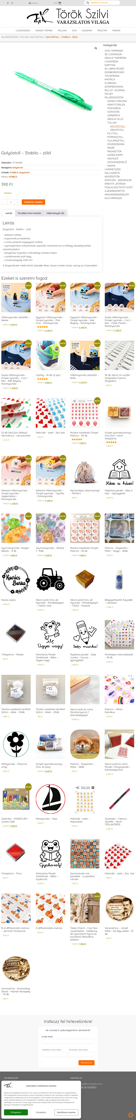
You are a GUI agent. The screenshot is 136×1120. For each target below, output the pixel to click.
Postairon (114, 108)
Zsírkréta (113, 115)
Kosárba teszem (33, 201)
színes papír (115, 154)
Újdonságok (23, 30)
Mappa (111, 165)
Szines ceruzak (117, 101)
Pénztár (102, 30)
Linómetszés (113, 169)
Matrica (110, 79)
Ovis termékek (114, 50)
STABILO (14, 172)
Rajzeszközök (9, 37)
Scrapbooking (114, 86)
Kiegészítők (112, 176)
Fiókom (116, 30)
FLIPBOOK (110, 83)
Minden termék (44, 30)
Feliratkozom (86, 1062)
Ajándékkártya (115, 190)
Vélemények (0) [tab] (55, 213)
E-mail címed (47, 1037)
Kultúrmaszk (113, 198)
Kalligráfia (112, 172)
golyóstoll (24, 172)
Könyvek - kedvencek (118, 180)
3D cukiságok (113, 54)
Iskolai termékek (115, 57)
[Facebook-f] (8, 3)
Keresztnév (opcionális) (78, 1050)
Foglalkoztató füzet (119, 187)
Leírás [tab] (8, 213)
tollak (24, 37)
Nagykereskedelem (117, 194)
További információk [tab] (29, 213)
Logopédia (111, 61)
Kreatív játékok (115, 183)
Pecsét (109, 93)
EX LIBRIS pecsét (114, 68)
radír (110, 147)
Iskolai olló (115, 119)
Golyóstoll (37, 37)
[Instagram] (12, 3)
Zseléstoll (117, 129)
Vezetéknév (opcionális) (51, 1050)
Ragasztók (114, 151)
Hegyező (112, 158)
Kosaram (87, 30)
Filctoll (112, 133)
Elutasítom (41, 1112)
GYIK (74, 30)
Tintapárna (112, 75)
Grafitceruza (116, 104)
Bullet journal (115, 90)
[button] (96, 48)
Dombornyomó (114, 72)
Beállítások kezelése (66, 1112)
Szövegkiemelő (117, 162)
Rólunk (62, 30)
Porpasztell (115, 137)
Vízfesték (113, 111)
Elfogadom (16, 1112)
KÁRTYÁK (110, 65)
